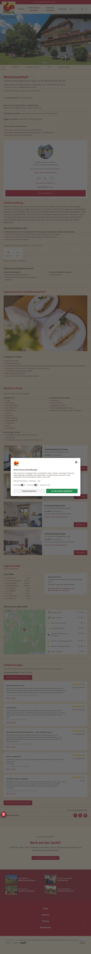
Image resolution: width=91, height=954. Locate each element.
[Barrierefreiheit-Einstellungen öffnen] (3, 814)
